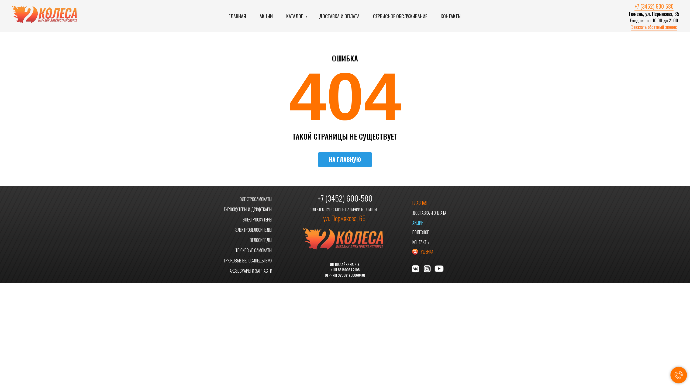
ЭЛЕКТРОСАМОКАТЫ (256, 199)
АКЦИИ (417, 223)
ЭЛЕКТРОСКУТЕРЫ (257, 219)
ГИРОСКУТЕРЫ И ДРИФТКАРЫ (248, 209)
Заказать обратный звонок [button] (654, 27)
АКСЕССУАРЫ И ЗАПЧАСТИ (251, 271)
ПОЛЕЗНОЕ (420, 232)
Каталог (295, 16)
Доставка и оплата (339, 16)
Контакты (451, 16)
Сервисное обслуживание (400, 16)
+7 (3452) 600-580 (654, 6)
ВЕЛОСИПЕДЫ (261, 240)
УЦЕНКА (427, 251)
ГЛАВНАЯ (419, 203)
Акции (266, 16)
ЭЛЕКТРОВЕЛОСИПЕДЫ (253, 230)
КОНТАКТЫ (421, 242)
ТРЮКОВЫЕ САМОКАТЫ (253, 250)
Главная (237, 16)
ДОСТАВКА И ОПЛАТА (429, 213)
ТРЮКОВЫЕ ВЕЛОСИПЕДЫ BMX (247, 260)
